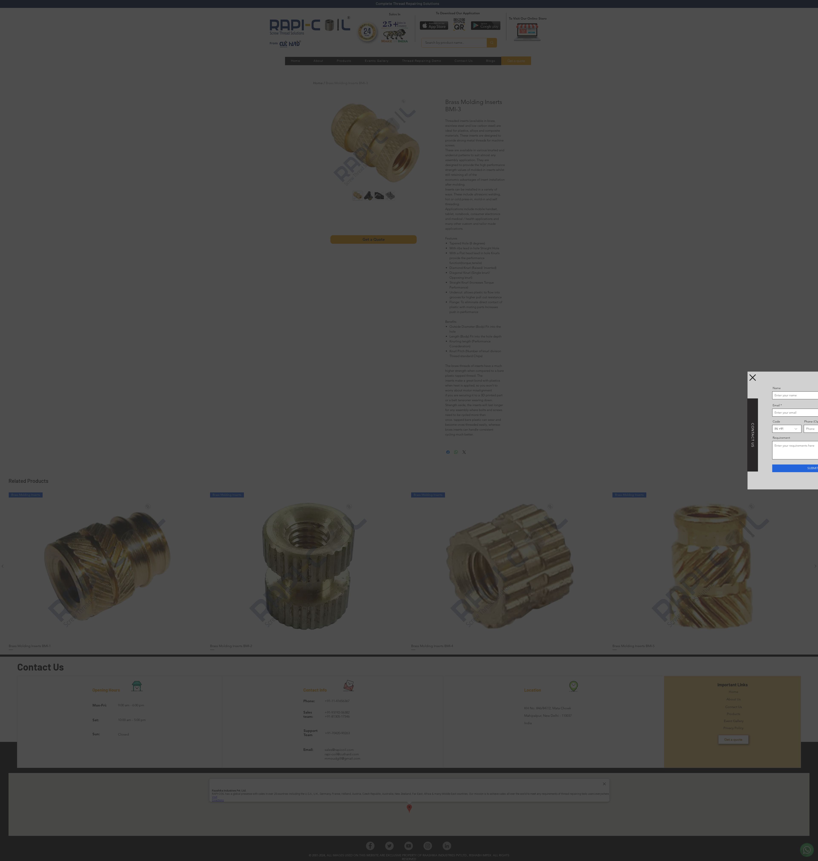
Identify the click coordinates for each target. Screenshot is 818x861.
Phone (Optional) (762, 421)
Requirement (728, 437)
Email (723, 405)
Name (724, 388)
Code (723, 421)
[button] (699, 377)
